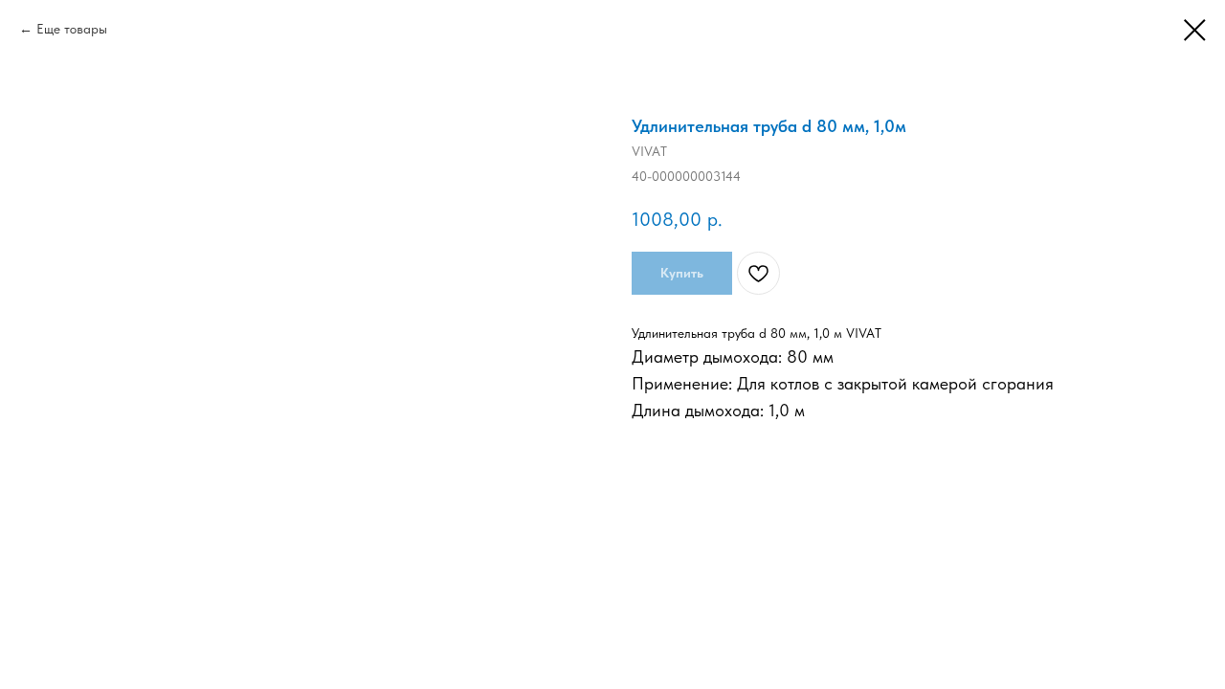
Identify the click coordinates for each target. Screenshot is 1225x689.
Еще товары (71, 28)
